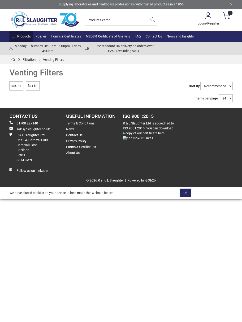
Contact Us (154, 36)
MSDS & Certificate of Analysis (108, 36)
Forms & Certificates (66, 36)
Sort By (194, 86)
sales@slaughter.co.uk (33, 129)
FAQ (138, 36)
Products (24, 36)
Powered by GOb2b (141, 180)
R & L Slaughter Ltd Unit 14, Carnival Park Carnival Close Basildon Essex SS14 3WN (32, 147)
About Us (73, 153)
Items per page (206, 98)
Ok (185, 193)
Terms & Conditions (80, 123)
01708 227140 (27, 123)
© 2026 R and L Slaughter (105, 180)
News (70, 129)
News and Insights (180, 36)
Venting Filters (53, 60)
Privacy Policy (76, 141)
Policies (41, 36)
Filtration (29, 60)
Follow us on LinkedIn (32, 171)
